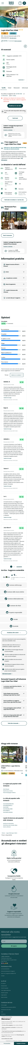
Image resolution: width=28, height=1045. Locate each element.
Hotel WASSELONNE (8, 809)
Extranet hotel (4, 985)
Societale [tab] (15, 626)
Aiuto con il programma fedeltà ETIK (8, 973)
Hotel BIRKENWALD (7, 805)
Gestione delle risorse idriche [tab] (15, 592)
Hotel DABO (6, 807)
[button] (2, 3)
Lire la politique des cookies (7, 1038)
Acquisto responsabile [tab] (15, 612)
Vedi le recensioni (17, 41)
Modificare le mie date (15, 106)
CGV (2, 1011)
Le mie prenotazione (5, 968)
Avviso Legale (4, 1005)
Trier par (6, 375)
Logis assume (4, 994)
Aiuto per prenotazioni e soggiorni (8, 971)
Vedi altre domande (13, 723)
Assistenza (3, 1014)
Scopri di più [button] (21, 79)
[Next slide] (25, 220)
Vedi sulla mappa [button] (12, 38)
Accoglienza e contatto (11, 278)
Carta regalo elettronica (6, 990)
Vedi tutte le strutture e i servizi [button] (14, 200)
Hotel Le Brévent (7, 827)
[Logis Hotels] (11, 3)
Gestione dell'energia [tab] (15, 585)
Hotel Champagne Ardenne (9, 792)
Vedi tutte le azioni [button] (6, 673)
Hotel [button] (9, 88)
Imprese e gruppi (4, 992)
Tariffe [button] (4, 88)
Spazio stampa (4, 997)
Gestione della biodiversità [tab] (15, 599)
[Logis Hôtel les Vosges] (12, 754)
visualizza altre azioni (13, 632)
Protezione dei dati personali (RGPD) (8, 1007)
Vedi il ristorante (7, 235)
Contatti (2, 975)
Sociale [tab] (15, 619)
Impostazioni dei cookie (6, 1009)
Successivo (17, 566)
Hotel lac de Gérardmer (8, 823)
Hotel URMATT (6, 810)
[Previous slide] (3, 220)
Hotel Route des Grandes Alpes (10, 825)
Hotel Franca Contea (8, 791)
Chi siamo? (3, 983)
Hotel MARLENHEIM (7, 812)
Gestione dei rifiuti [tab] (15, 605)
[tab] (11, 26)
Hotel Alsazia (6, 789)
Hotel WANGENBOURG (8, 804)
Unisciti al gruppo (4, 988)
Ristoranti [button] (17, 88)
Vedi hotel (15, 118)
